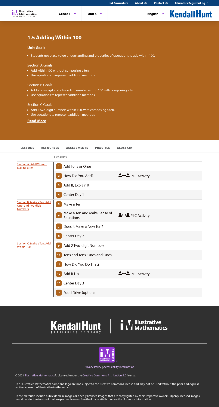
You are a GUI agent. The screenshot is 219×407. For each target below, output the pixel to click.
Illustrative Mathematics (40, 375)
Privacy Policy (92, 367)
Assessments (77, 148)
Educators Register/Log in (191, 3)
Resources (50, 148)
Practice (102, 148)
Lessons (27, 148)
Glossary (125, 148)
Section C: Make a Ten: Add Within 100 (34, 245)
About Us (141, 3)
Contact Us (161, 3)
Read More (36, 120)
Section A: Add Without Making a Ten (32, 166)
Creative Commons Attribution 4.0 (104, 375)
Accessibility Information (119, 367)
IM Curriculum (119, 3)
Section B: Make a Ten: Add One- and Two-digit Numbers (34, 205)
